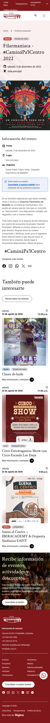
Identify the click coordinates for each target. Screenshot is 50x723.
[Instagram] (10, 266)
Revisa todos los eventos (17, 298)
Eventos (5, 660)
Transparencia (21, 4)
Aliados (30, 664)
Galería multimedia (35, 667)
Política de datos (10, 10)
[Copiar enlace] (30, 266)
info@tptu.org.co (9, 649)
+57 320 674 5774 (9, 641)
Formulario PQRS (34, 675)
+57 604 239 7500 (9, 637)
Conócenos (31, 660)
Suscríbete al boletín (14, 602)
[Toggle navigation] (44, 16)
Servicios (5, 667)
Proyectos (6, 664)
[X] (23, 266)
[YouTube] (27, 692)
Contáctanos (7, 675)
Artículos (5, 671)
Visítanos (31, 671)
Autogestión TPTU (39, 3)
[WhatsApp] (17, 266)
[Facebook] (4, 266)
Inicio (5, 31)
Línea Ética (6, 3)
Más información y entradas (15, 379)
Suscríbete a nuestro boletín (21, 184)
